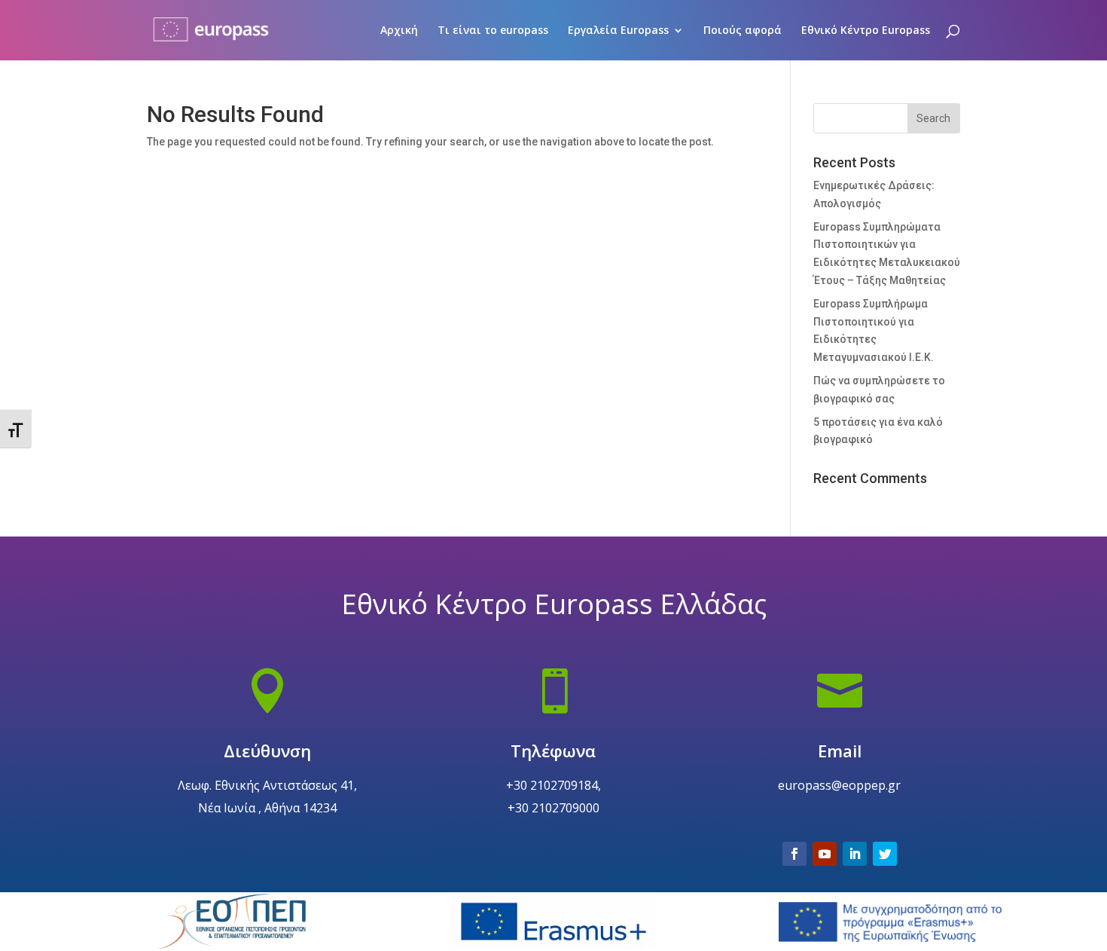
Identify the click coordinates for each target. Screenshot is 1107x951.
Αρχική (399, 31)
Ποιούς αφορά (742, 31)
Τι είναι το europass (493, 31)
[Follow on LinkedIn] (855, 854)
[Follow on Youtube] (825, 854)
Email (840, 750)
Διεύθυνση (267, 750)
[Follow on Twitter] (885, 854)
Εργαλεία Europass (618, 31)
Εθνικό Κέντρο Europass (865, 31)
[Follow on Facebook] (794, 854)
